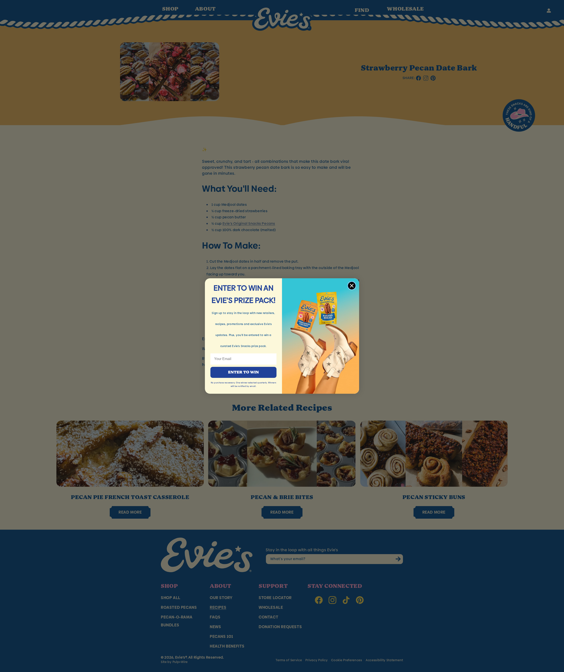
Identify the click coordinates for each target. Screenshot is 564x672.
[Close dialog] (352, 286)
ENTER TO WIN (243, 372)
